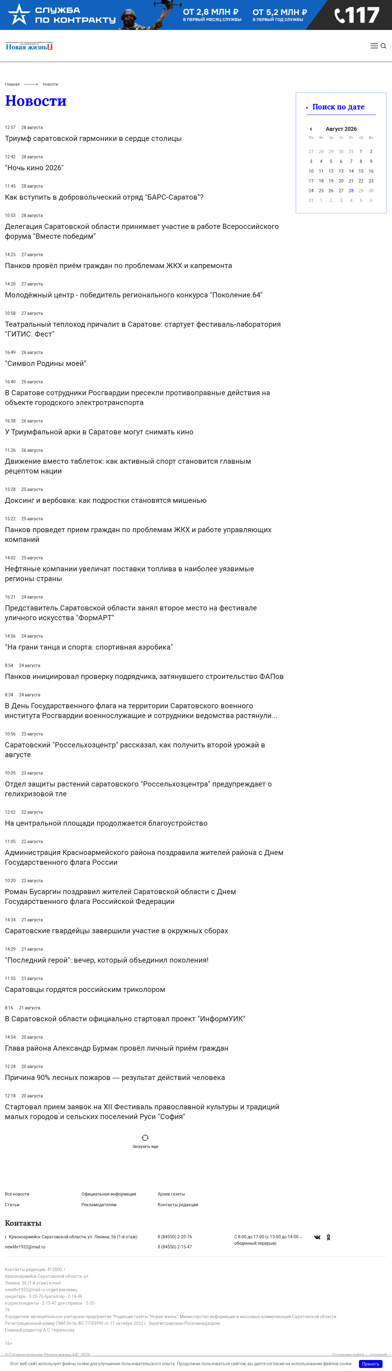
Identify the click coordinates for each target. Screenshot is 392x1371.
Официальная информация (108, 1194)
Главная (12, 84)
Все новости (17, 1194)
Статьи (12, 1204)
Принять (370, 1364)
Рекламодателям (98, 1204)
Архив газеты (171, 1194)
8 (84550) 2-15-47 (175, 1246)
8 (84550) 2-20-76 (175, 1236)
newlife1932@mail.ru (25, 1246)
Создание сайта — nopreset (359, 1354)
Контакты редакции (178, 1204)
